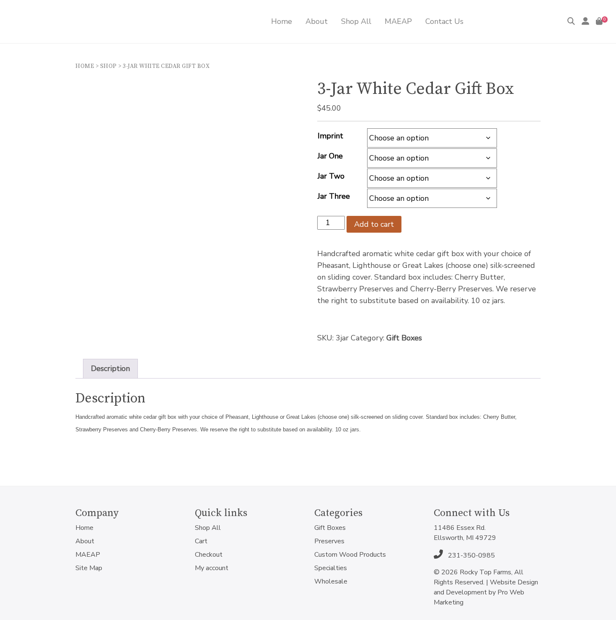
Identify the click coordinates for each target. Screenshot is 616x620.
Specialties (330, 568)
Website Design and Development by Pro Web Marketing (486, 592)
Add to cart (374, 224)
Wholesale (330, 581)
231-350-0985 (470, 555)
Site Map (88, 568)
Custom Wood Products (350, 554)
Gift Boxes (404, 338)
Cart (201, 541)
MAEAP (87, 554)
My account (211, 568)
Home (84, 66)
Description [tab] (110, 368)
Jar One (330, 156)
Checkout (209, 554)
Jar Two (331, 176)
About (84, 541)
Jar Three (334, 196)
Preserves (329, 541)
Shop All (208, 527)
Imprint (330, 136)
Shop (108, 66)
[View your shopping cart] (599, 21)
